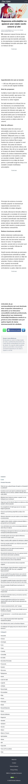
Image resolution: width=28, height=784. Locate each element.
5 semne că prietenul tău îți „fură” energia (11, 606)
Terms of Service (14, 766)
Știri (2, 742)
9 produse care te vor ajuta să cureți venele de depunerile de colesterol (12, 549)
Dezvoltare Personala (6, 660)
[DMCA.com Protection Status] (14, 778)
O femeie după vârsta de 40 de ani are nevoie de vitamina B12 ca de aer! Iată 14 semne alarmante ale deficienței (13, 601)
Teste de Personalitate (6, 748)
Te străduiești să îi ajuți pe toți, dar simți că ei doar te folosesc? (14, 627)
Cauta (2, 479)
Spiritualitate (4, 736)
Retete (2, 711)
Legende (3, 682)
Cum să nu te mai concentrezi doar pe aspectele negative (13, 563)
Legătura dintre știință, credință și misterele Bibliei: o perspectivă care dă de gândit (14, 522)
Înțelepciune (4, 673)
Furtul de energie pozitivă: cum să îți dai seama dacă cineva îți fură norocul (14, 544)
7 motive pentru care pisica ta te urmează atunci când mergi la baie (14, 590)
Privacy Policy (14, 769)
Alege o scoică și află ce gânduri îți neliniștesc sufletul (14, 540)
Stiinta (2, 739)
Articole (3, 638)
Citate (2, 648)
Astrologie (3, 642)
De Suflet (3, 657)
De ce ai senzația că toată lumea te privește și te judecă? (13, 586)
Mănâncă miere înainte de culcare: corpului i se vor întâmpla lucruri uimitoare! (13, 498)
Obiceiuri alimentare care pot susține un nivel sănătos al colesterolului (14, 517)
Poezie (2, 698)
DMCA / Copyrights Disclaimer (14, 773)
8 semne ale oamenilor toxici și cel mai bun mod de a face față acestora (14, 595)
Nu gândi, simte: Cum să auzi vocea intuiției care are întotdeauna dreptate (14, 610)
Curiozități (3, 654)
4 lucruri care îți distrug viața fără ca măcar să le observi (13, 512)
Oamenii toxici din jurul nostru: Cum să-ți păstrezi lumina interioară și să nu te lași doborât (13, 558)
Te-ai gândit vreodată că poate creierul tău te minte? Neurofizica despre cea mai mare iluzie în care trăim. (14, 581)
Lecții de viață (4, 679)
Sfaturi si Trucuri (5, 733)
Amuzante (3, 635)
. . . (26, 1)
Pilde (2, 695)
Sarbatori (3, 723)
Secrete (3, 726)
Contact (14, 763)
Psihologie (3, 701)
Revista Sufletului (5, 714)
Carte (2, 645)
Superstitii (3, 745)
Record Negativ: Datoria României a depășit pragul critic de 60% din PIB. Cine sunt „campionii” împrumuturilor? (13, 569)
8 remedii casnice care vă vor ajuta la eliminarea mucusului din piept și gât (13, 536)
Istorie (2, 676)
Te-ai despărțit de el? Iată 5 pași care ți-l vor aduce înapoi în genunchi (13, 507)
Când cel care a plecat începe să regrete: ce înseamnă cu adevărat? (14, 487)
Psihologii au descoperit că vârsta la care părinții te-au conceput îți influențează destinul (14, 531)
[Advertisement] (14, 64)
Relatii (2, 704)
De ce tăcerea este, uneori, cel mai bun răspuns (12, 623)
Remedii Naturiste (5, 708)
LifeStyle (3, 686)
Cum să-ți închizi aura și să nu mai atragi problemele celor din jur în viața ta (14, 526)
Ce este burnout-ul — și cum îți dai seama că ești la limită (13, 614)
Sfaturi (2, 730)
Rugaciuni (3, 717)
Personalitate (4, 692)
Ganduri (3, 667)
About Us (14, 759)
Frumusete (3, 664)
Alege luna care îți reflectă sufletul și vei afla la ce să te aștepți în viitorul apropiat (14, 503)
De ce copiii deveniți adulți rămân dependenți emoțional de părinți (12, 619)
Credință (3, 651)
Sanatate (3, 720)
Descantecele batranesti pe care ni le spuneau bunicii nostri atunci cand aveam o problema (14, 554)
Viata (2, 752)
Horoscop (3, 670)
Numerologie (4, 689)
